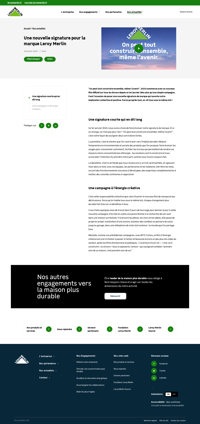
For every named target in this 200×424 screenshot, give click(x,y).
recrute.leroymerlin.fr (35, 2)
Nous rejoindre (120, 369)
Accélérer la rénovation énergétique (91, 378)
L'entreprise (45, 356)
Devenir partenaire (122, 375)
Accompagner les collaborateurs (90, 385)
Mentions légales (150, 421)
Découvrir (115, 296)
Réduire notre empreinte (87, 362)
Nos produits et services (124, 362)
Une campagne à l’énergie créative (45, 107)
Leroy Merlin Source (122, 389)
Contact (43, 377)
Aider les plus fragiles (85, 392)
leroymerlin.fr (14, 2)
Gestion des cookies (178, 420)
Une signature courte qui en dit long (46, 97)
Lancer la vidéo (138, 48)
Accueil (27, 28)
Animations (157, 394)
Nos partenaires (47, 363)
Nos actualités (38, 28)
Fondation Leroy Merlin (123, 382)
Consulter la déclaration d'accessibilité (167, 405)
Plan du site (163, 421)
